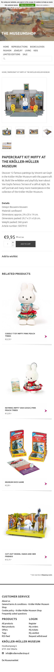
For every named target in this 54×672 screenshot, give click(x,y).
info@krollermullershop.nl (17, 653)
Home (6, 47)
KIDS (36, 50)
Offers (5, 630)
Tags (4, 633)
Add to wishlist (10, 256)
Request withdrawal (38, 636)
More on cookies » (42, 5)
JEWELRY (18, 50)
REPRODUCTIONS (19, 47)
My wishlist (34, 633)
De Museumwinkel (10, 660)
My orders (33, 627)
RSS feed (6, 636)
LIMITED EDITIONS (11, 54)
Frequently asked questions (14, 614)
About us (6, 601)
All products (7, 623)
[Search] (3, 58)
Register (32, 623)
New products (8, 627)
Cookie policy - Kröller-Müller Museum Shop (22, 610)
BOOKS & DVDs (37, 47)
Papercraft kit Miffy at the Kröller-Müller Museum (29, 72)
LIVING (28, 50)
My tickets (33, 630)
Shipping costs (46, 575)
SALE (25, 54)
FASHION (7, 50)
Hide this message (27, 5)
